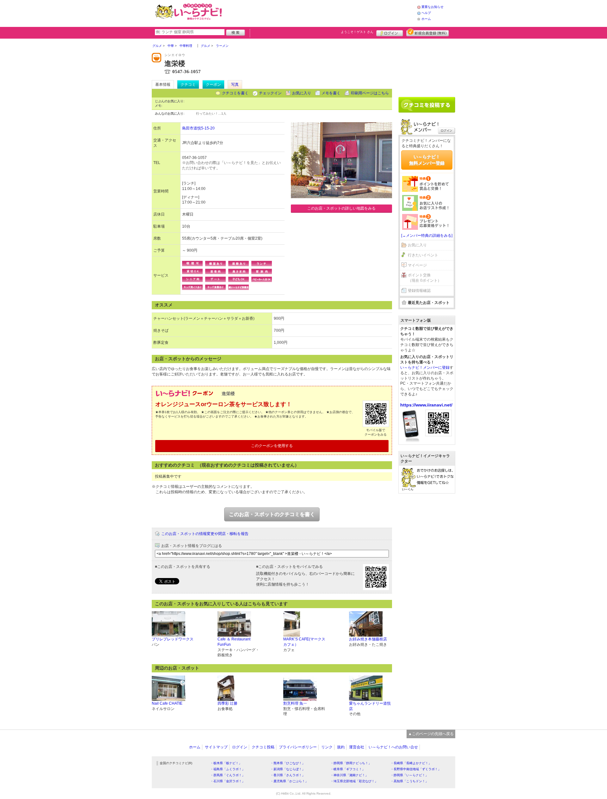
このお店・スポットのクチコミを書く (272, 514)
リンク (327, 747)
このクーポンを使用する (272, 446)
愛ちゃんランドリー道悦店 (370, 706)
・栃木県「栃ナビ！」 (226, 763)
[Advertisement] (321, 12)
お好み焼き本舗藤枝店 (368, 639)
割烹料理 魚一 (295, 703)
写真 (235, 84)
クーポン (213, 84)
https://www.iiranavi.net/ (426, 404)
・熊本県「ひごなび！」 (287, 763)
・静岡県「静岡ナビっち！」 (350, 763)
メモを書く (331, 93)
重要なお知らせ (432, 7)
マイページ (417, 265)
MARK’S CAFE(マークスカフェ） (304, 642)
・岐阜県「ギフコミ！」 (347, 769)
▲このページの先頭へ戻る (431, 734)
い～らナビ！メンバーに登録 (425, 367)
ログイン (389, 32)
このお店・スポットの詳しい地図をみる (341, 208)
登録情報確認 (419, 290)
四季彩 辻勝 (227, 703)
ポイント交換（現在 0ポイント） (424, 278)
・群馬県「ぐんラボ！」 (227, 775)
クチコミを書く (235, 93)
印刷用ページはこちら (370, 93)
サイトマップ (216, 747)
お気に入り (301, 93)
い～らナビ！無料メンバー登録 (427, 160)
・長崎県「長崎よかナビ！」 (411, 763)
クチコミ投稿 (263, 747)
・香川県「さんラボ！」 (287, 775)
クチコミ (188, 84)
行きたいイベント (423, 255)
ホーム (426, 19)
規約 (341, 747)
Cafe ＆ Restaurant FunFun (234, 642)
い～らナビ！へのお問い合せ (393, 747)
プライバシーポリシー (298, 747)
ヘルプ (426, 13)
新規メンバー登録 (427, 32)
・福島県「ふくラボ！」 (227, 769)
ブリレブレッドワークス (172, 639)
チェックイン (270, 93)
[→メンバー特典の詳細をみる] (426, 235)
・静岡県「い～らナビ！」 (409, 775)
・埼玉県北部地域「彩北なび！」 (354, 781)
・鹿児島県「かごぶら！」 (289, 781)
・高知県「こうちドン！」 (409, 781)
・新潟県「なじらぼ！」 (287, 769)
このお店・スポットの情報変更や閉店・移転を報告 (204, 534)
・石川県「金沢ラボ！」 (227, 781)
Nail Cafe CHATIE (167, 703)
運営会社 (356, 747)
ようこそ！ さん (357, 32)
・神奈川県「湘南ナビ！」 (349, 775)
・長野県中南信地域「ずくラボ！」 (415, 769)
